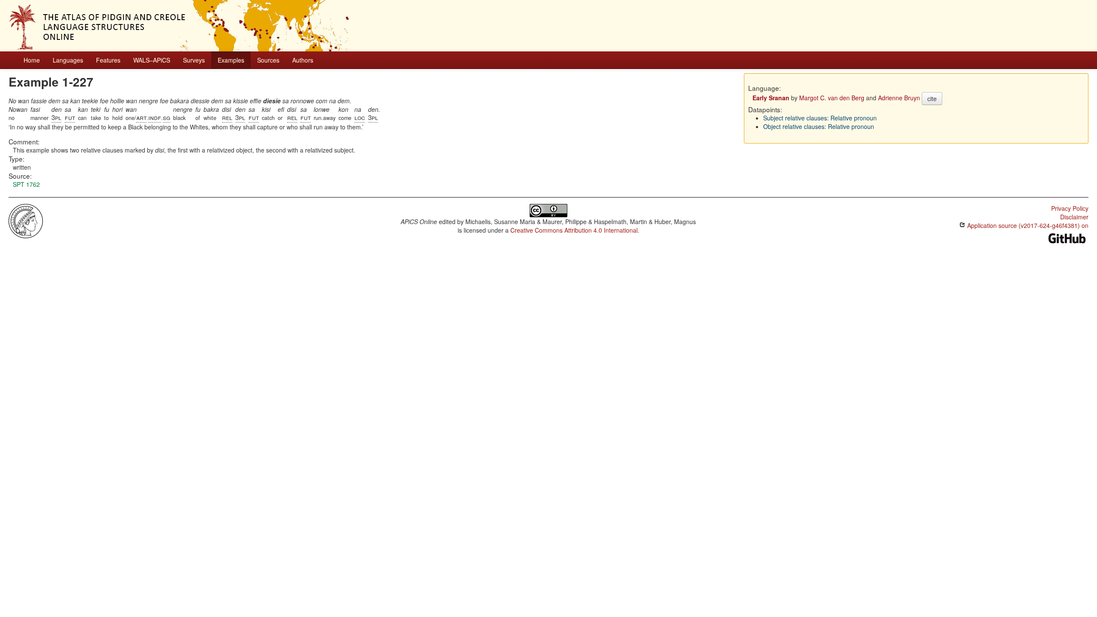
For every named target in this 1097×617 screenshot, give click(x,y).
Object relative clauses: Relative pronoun (818, 126)
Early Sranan (770, 97)
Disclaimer (1074, 217)
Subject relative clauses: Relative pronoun (820, 118)
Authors (302, 60)
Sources (268, 60)
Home (32, 60)
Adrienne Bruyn (899, 97)
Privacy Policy (1069, 208)
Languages (68, 60)
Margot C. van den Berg (831, 97)
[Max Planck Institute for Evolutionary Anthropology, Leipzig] (26, 220)
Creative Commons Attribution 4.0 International (574, 230)
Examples (231, 60)
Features (108, 60)
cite (932, 98)
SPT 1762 (26, 184)
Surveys (194, 60)
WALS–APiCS (151, 60)
